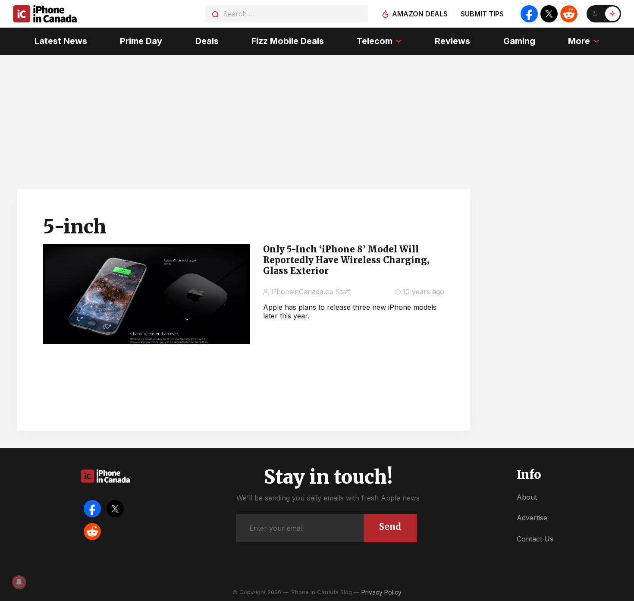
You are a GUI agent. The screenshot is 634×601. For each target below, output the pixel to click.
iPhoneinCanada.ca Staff (310, 291)
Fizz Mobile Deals (287, 41)
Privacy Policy (381, 592)
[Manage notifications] (19, 582)
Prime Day (141, 41)
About (527, 497)
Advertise (532, 517)
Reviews (452, 41)
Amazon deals (420, 13)
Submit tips (482, 13)
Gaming (519, 41)
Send (390, 526)
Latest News (61, 41)
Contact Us (535, 539)
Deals (207, 41)
